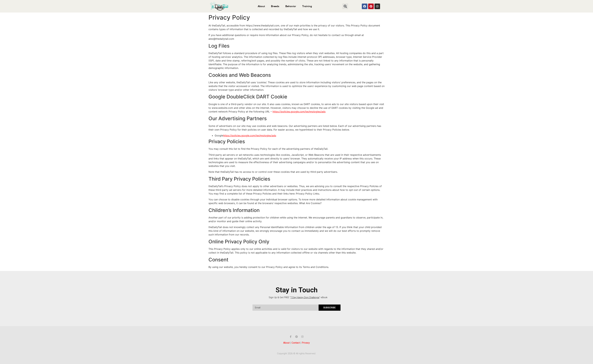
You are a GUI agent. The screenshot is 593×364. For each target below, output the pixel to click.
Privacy (306, 342)
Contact (296, 342)
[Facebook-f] (290, 336)
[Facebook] (364, 6)
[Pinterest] (371, 6)
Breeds (275, 6)
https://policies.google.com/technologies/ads (299, 111)
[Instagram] (377, 6)
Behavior (290, 6)
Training (307, 6)
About (261, 6)
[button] (345, 6)
